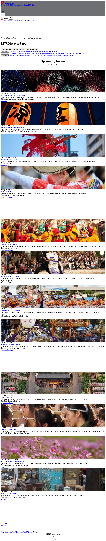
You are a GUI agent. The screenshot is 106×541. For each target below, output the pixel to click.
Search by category (19, 49)
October (57, 55)
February (23, 55)
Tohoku (25, 51)
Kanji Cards (24, 5)
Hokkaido (19, 51)
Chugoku (44, 51)
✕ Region (4, 51)
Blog (53, 536)
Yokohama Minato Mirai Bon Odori (12, 127)
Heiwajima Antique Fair (9, 493)
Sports (64, 53)
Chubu (34, 51)
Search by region (7, 49)
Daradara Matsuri (6, 397)
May (35, 55)
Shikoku (49, 51)
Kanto (30, 51)
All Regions (12, 51)
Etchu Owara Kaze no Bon (10, 276)
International (38, 53)
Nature (25, 53)
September (50, 55)
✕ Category (5, 53)
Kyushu (54, 51)
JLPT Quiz (31, 5)
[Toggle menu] (3, 14)
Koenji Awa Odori (7, 191)
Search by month (32, 49)
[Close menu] (11, 18)
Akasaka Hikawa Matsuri (9, 429)
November (63, 55)
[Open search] (3, 11)
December (69, 55)
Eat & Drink (70, 53)
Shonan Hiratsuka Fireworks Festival (13, 95)
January (17, 55)
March (28, 55)
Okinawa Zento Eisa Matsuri (10, 310)
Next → (3, 525)
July (41, 55)
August (45, 55)
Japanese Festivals (17, 53)
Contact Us (53, 539)
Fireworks (31, 53)
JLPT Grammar (15, 5)
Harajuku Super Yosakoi (9, 244)
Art (84, 53)
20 (6, 523)
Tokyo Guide (5, 5)
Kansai (38, 51)
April (32, 55)
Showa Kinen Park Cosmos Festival (12, 461)
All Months (11, 55)
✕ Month (4, 55)
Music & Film (78, 53)
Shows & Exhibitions (55, 53)
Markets (45, 53)
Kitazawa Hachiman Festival (10, 344)
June (38, 55)
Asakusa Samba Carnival (9, 159)
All (10, 53)
